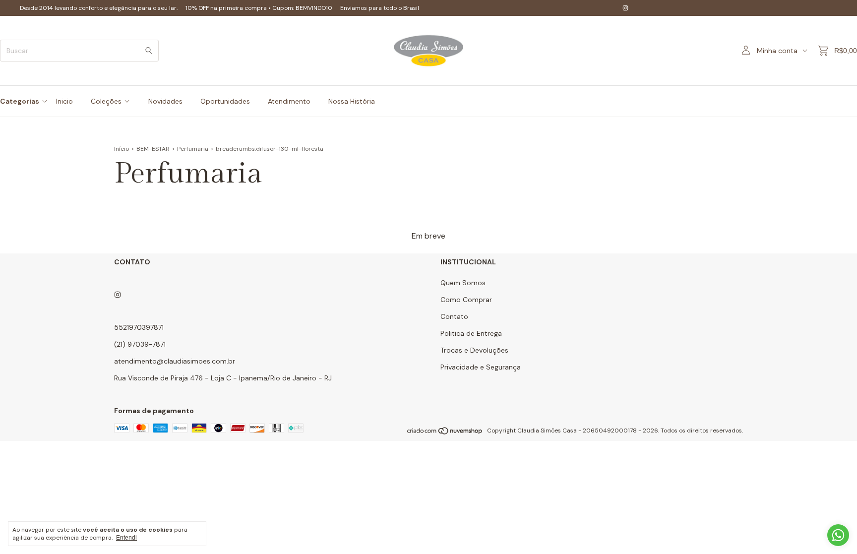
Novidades (165, 101)
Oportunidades (225, 101)
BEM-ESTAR (153, 149)
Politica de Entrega (471, 333)
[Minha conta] (746, 50)
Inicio (64, 101)
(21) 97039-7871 (140, 344)
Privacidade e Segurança (480, 367)
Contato (454, 316)
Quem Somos (463, 282)
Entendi (126, 537)
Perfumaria (192, 149)
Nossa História (351, 101)
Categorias (19, 101)
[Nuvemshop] (445, 433)
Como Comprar (466, 299)
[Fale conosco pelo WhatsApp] (838, 535)
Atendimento (289, 101)
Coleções (106, 101)
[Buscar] (149, 51)
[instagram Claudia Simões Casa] (625, 8)
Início (121, 149)
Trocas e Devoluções (474, 350)
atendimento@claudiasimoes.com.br (174, 361)
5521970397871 (139, 327)
